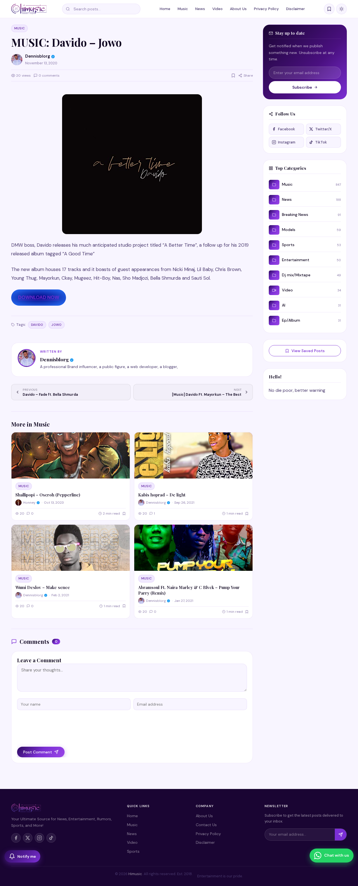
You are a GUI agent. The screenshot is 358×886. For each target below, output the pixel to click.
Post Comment (37, 752)
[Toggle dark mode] (341, 9)
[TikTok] (51, 838)
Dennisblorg (54, 359)
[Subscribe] (341, 834)
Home (165, 8)
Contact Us (206, 824)
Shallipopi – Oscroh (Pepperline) (47, 495)
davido (37, 325)
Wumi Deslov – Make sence (42, 587)
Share (248, 75)
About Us (238, 8)
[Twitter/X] (27, 838)
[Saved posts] (329, 9)
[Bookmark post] (233, 75)
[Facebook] (16, 838)
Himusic (135, 873)
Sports (133, 851)
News (200, 8)
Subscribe (302, 87)
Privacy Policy (266, 8)
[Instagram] (39, 838)
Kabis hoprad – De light (161, 495)
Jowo (56, 325)
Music (183, 8)
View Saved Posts (308, 350)
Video (217, 8)
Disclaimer (295, 8)
